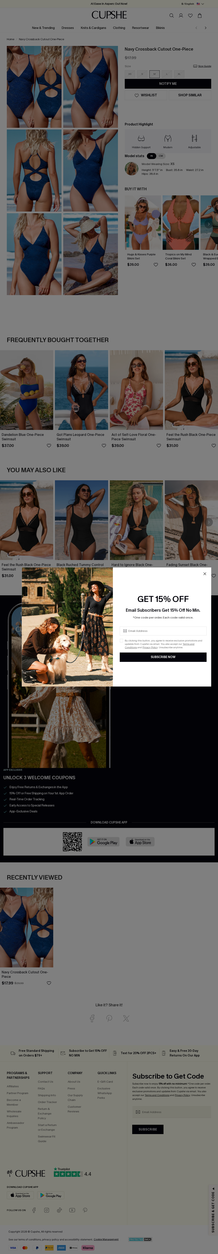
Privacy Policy (150, 647)
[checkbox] (121, 640)
